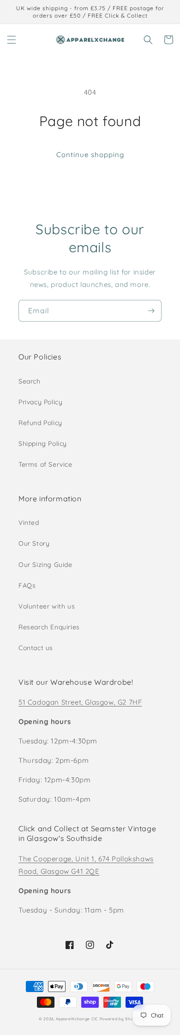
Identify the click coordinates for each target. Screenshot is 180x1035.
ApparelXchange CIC (77, 1019)
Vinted (28, 522)
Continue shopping (90, 154)
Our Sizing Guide (45, 564)
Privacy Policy (40, 402)
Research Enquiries (49, 627)
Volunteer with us (46, 606)
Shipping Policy (42, 443)
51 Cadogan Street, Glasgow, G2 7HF (80, 702)
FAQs (27, 585)
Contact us (35, 648)
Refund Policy (40, 423)
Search (29, 381)
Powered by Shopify (121, 1019)
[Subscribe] (151, 311)
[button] (11, 40)
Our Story (33, 543)
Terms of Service (45, 464)
